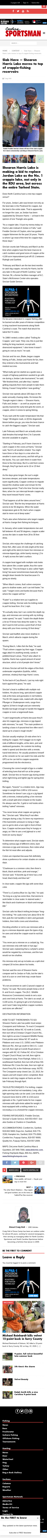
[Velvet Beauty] (8, 1382)
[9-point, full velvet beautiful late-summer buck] (8, 1356)
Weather (7, 1490)
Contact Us (8, 1514)
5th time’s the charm (24, 1367)
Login (5, 1511)
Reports (6, 1487)
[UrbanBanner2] (23, 23)
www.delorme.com (34, 1150)
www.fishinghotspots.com (15, 1156)
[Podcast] (28, 11)
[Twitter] (18, 11)
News (5, 1425)
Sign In (25, 3)
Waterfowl (8, 1459)
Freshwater (8, 1432)
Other (5, 1469)
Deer (5, 1456)
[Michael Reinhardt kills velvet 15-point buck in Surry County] (23, 1317)
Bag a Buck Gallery (12, 1473)
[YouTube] (23, 11)
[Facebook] (13, 11)
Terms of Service (11, 1508)
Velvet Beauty (21, 1379)
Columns (7, 1484)
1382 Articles (33, 1227)
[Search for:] (23, 43)
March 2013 (14, 1170)
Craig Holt (7, 78)
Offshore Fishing (11, 1439)
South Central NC (31, 1170)
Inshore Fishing (10, 1435)
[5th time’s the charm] (8, 1369)
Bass (5, 1429)
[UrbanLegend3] (21, 316)
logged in (16, 1263)
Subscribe (35, 3)
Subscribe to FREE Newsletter (20, 1533)
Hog (5, 1463)
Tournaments (9, 1442)
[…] (38, 1346)
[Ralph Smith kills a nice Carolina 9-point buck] (8, 1395)
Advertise (7, 1501)
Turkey (6, 1466)
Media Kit (7, 1504)
